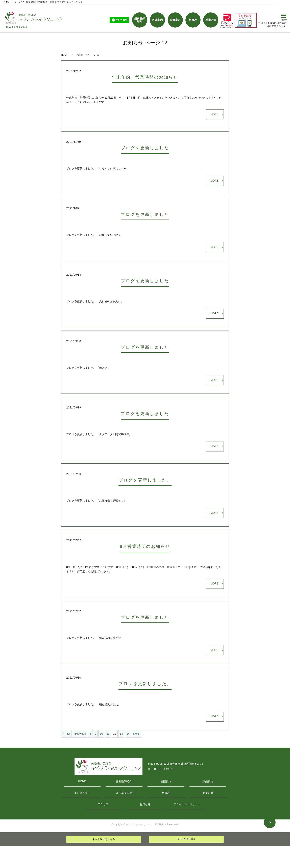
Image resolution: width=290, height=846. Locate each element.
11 (108, 733)
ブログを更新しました (145, 147)
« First (66, 733)
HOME (64, 55)
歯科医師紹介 (124, 781)
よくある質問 (124, 792)
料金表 (166, 792)
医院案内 (166, 781)
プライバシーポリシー (187, 804)
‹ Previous (80, 733)
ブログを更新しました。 (145, 480)
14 (128, 733)
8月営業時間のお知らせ (145, 546)
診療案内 (208, 781)
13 (121, 733)
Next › (136, 733)
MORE (214, 114)
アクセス (103, 804)
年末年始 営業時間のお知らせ (145, 77)
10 (101, 733)
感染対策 (208, 792)
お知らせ (145, 804)
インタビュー (82, 792)
